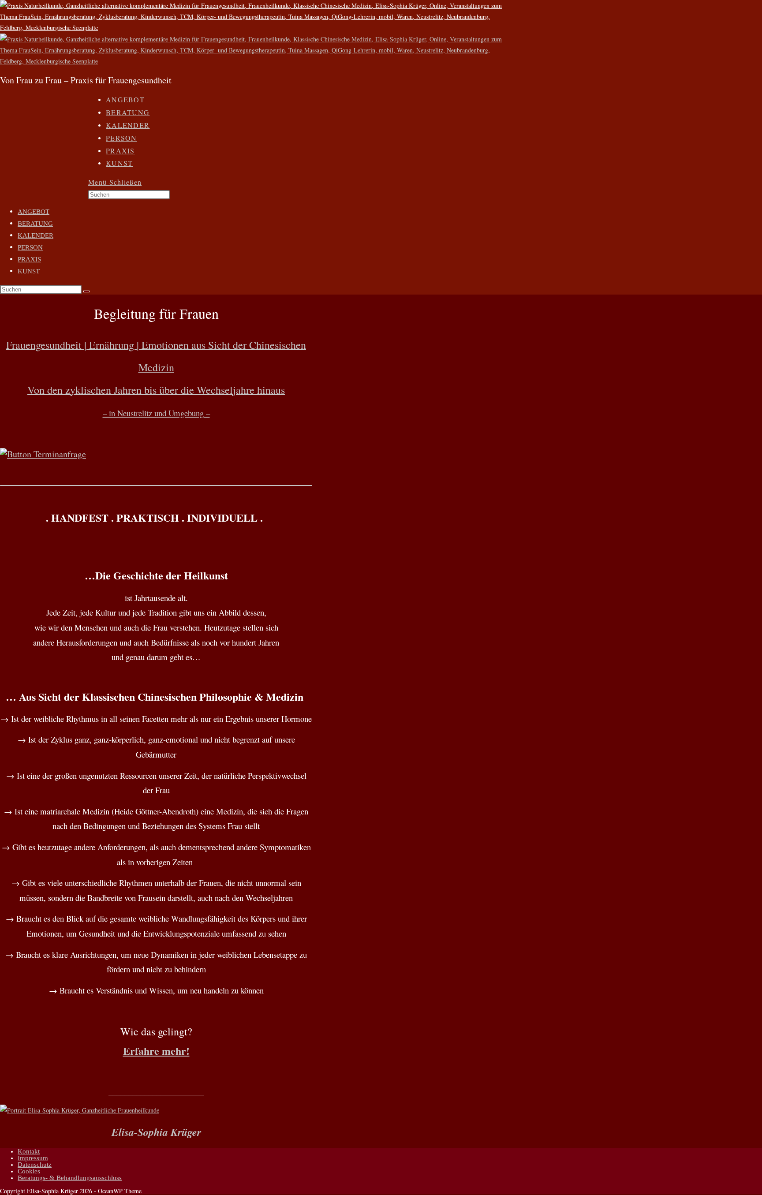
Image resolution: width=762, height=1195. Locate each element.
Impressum (33, 1157)
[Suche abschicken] (86, 291)
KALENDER (35, 235)
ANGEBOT (33, 211)
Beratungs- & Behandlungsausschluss (70, 1177)
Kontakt (29, 1151)
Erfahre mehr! (156, 1050)
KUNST (29, 271)
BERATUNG (35, 223)
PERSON (30, 247)
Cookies (29, 1171)
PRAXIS (29, 259)
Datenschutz (35, 1164)
